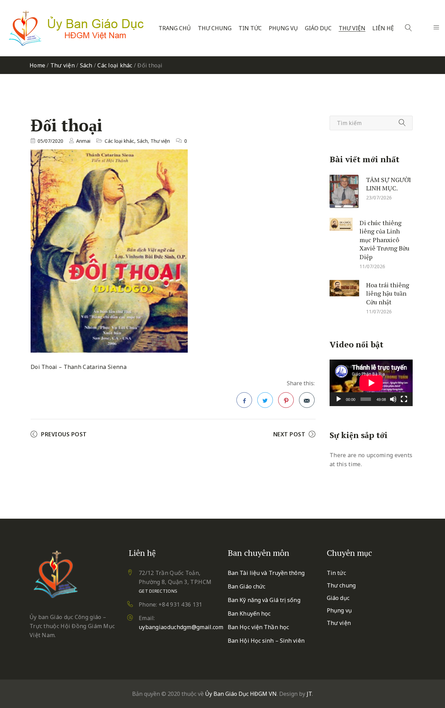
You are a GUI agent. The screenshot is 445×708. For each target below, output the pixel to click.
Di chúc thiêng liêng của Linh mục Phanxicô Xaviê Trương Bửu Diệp (384, 239)
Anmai (83, 141)
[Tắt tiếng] (393, 399)
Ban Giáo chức (246, 586)
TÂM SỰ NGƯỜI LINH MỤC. (388, 183)
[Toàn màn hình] (403, 399)
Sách (86, 65)
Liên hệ (383, 28)
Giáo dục (318, 28)
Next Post (289, 434)
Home (37, 65)
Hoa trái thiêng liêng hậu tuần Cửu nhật (387, 293)
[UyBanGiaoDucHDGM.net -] (76, 28)
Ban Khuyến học (249, 613)
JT (309, 694)
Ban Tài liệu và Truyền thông (266, 573)
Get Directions (158, 591)
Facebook (244, 400)
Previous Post (64, 434)
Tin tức (250, 28)
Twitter (265, 400)
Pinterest (286, 400)
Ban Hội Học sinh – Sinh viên (266, 640)
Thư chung (215, 28)
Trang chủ (175, 28)
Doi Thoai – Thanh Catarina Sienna (79, 367)
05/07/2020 (50, 141)
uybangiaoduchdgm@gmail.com (181, 627)
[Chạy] (338, 399)
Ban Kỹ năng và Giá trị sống (264, 600)
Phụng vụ (283, 28)
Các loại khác (114, 65)
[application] (371, 383)
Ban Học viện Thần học (258, 627)
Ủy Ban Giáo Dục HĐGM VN (241, 694)
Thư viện (352, 28)
